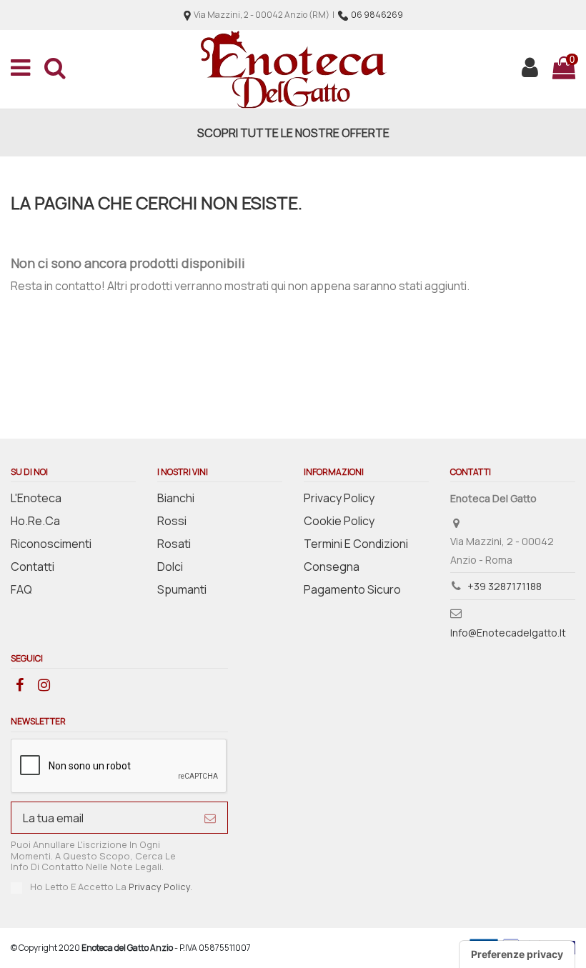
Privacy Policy (339, 498)
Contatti (32, 566)
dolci (170, 566)
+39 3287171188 (504, 586)
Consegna (331, 566)
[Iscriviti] (210, 817)
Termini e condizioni (356, 544)
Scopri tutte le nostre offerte (293, 133)
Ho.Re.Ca (35, 521)
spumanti (182, 589)
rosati (174, 544)
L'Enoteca (36, 498)
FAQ (21, 589)
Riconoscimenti (51, 544)
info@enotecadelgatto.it (508, 632)
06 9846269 (377, 15)
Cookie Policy (339, 521)
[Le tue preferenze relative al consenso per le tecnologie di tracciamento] (517, 954)
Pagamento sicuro (352, 589)
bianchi (175, 498)
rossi (172, 521)
